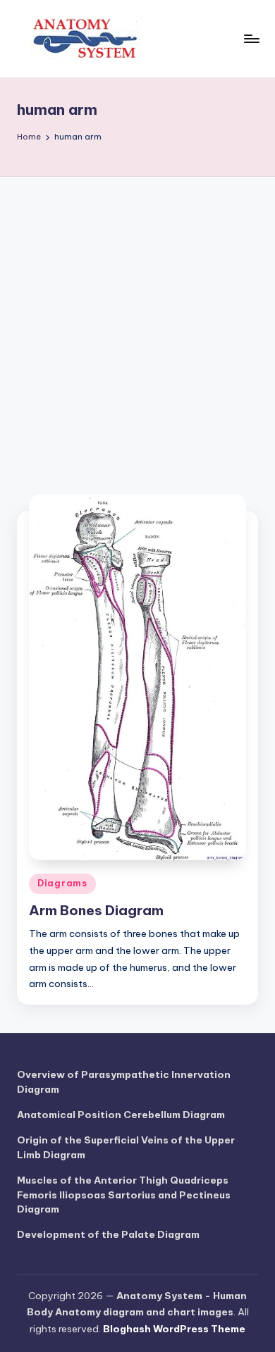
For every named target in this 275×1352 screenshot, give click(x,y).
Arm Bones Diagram (96, 910)
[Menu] (251, 38)
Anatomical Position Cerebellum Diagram (121, 1114)
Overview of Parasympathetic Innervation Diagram (124, 1081)
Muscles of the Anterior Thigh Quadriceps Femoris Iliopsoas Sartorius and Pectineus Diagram (124, 1194)
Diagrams (62, 883)
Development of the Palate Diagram (108, 1234)
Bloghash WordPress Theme (174, 1328)
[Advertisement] (137, 321)
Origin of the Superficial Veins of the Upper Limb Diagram (126, 1147)
